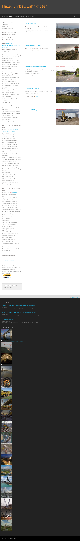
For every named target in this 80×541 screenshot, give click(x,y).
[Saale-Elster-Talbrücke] (6, 334)
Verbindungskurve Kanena (32, 88)
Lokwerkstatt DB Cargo (31, 110)
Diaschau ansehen (9, 260)
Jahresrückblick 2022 (8, 319)
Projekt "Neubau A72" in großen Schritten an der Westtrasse (18, 312)
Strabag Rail (14, 192)
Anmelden (75, 297)
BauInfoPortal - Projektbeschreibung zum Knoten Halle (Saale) (11, 45)
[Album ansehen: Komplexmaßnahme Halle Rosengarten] (67, 74)
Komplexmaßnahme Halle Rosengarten (35, 66)
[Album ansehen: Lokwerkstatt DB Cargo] (67, 117)
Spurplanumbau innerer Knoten (33, 45)
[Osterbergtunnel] (6, 358)
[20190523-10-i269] (6, 393)
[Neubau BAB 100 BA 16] (6, 481)
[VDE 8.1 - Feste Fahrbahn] (6, 437)
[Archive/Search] (74, 16)
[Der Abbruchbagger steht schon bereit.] (6, 415)
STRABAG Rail (42, 50)
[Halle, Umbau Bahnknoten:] (32, 141)
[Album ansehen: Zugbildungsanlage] (67, 30)
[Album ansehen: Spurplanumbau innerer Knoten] (67, 52)
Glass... (37, 96)
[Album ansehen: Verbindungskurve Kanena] (67, 95)
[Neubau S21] (6, 503)
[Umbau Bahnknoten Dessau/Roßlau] (12, 341)
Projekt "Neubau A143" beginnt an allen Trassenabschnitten (18, 305)
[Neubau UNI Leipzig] (6, 459)
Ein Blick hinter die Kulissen (11, 16)
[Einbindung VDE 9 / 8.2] (6, 426)
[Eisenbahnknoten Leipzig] (6, 492)
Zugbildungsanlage (30, 23)
